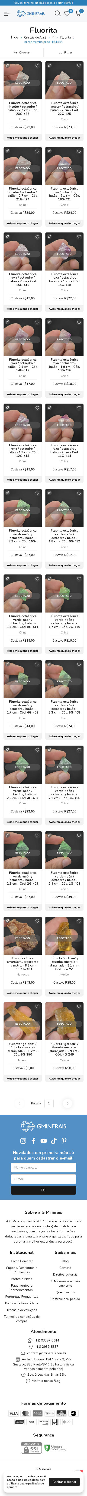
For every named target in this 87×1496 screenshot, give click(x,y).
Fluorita (65, 38)
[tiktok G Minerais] (54, 1141)
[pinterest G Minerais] (64, 1141)
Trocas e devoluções (21, 1310)
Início (14, 38)
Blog (65, 1261)
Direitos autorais (65, 1274)
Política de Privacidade (21, 1303)
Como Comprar (22, 1261)
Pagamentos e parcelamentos (22, 1287)
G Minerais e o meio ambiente (65, 1283)
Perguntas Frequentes (21, 1296)
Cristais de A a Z (35, 38)
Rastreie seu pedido (65, 1299)
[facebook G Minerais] (33, 1141)
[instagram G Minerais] (23, 1141)
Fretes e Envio (21, 1279)
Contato (65, 1268)
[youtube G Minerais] (44, 1141)
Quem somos (65, 1292)
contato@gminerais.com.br (46, 1353)
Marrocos (22, 974)
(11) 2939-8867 (46, 1347)
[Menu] (9, 14)
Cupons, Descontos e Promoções (21, 1270)
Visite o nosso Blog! (46, 1381)
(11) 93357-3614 (46, 1340)
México (64, 974)
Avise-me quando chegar (22, 138)
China (22, 119)
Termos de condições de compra (22, 1319)
